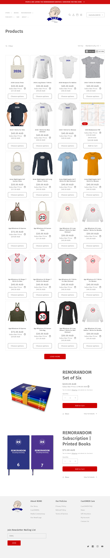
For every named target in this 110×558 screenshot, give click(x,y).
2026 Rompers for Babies (67, 82)
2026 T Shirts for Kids (17, 130)
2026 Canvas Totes (17, 82)
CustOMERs (35, 510)
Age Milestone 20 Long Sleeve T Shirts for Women (93, 229)
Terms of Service (62, 514)
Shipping (74, 390)
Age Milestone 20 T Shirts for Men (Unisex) (67, 280)
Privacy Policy (61, 506)
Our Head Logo (36, 517)
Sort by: (80, 46)
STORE (7, 13)
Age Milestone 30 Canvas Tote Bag (42, 329)
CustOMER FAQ (86, 506)
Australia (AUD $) (94, 15)
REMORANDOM (26, 13)
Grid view (91, 51)
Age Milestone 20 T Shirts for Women (93, 280)
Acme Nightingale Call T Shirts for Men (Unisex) (67, 180)
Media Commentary (38, 514)
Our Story (34, 506)
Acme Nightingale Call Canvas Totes (17, 180)
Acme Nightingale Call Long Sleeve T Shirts (42, 180)
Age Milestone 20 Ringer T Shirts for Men (17, 280)
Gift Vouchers (86, 514)
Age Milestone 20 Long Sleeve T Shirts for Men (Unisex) (68, 230)
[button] (8, 13)
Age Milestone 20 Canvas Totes (42, 229)
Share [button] (67, 414)
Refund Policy (61, 510)
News (83, 510)
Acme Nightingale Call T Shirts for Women (92, 180)
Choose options (17, 96)
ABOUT (24, 17)
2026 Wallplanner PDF (92, 130)
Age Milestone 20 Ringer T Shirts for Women (42, 280)
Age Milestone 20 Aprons (17, 228)
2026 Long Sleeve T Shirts (42, 82)
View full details (89, 414)
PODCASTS (8, 17)
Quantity (65, 393)
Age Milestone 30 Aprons (17, 328)
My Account (85, 517)
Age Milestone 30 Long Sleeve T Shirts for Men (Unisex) (68, 330)
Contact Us (85, 521)
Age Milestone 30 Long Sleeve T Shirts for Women (93, 329)
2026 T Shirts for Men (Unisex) (42, 131)
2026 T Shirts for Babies (92, 82)
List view (101, 51)
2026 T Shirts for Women (67, 130)
